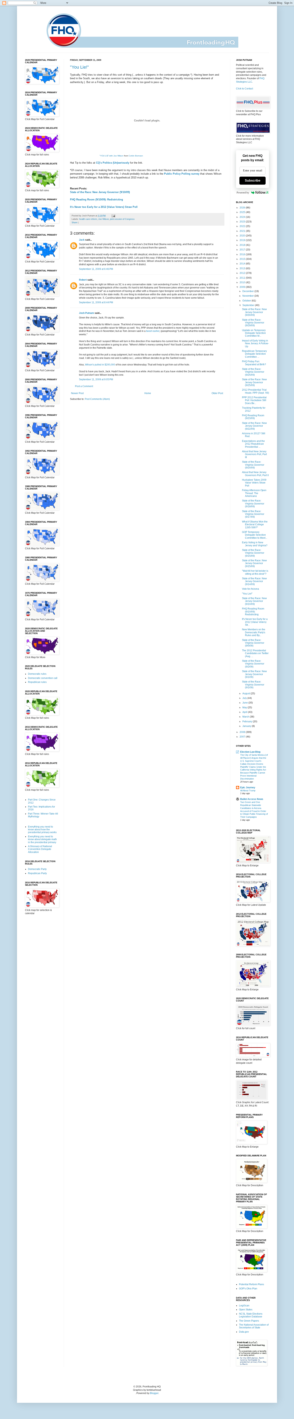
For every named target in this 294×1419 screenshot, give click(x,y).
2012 (243, 273)
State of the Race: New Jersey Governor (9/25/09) (254, 382)
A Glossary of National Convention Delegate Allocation (40, 849)
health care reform (88, 219)
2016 (243, 254)
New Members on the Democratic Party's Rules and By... (253, 632)
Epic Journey (247, 787)
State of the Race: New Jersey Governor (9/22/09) (254, 426)
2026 (243, 207)
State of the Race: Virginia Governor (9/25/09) (253, 372)
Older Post (217, 393)
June (245, 702)
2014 (243, 263)
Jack (82, 239)
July (244, 698)
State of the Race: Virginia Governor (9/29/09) (253, 322)
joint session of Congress (122, 219)
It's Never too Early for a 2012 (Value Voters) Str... (255, 622)
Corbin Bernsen (136, 156)
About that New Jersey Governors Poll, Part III (254, 454)
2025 (243, 212)
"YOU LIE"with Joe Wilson (111, 156)
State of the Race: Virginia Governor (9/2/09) (253, 663)
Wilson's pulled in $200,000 (100, 364)
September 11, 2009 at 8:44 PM (96, 302)
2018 (243, 245)
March (246, 716)
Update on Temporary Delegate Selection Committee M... (254, 333)
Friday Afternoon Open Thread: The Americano (254, 493)
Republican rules (37, 682)
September (248, 305)
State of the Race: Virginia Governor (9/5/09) (253, 643)
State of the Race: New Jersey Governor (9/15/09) (254, 563)
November (248, 295)
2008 (243, 732)
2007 (243, 736)
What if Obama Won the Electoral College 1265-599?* (255, 524)
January (247, 726)
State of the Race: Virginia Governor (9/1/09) (253, 684)
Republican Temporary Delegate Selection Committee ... (254, 354)
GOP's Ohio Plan (248, 1288)
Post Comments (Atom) (97, 399)
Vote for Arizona (250, 588)
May (245, 707)
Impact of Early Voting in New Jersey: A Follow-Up (255, 343)
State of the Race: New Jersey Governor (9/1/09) (254, 674)
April (245, 712)
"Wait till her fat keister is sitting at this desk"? (255, 572)
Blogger (154, 1393)
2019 (243, 240)
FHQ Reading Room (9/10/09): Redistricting (96, 199)
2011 (243, 277)
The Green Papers (249, 1320)
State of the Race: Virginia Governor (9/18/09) (253, 503)
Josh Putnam (86, 313)
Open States (245, 1309)
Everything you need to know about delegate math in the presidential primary (42, 839)
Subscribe (252, 180)
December (248, 291)
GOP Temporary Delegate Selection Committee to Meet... (254, 535)
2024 (243, 217)
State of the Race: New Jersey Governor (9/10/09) (100, 192)
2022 (243, 226)
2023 (243, 221)
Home (147, 393)
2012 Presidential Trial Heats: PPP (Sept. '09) (255, 391)
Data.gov (244, 1331)
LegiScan (244, 1305)
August (246, 693)
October (247, 300)
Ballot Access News (251, 799)
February (247, 721)
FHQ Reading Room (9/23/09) (253, 417)
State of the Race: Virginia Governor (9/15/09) (253, 553)
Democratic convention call (42, 678)
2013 (243, 268)
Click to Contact (244, 88)
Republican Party (37, 873)
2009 (243, 287)
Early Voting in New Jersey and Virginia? (254, 544)
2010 (243, 282)
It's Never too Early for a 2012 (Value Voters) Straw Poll (104, 206)
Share (74, 222)
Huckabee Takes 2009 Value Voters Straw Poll (254, 482)
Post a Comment (84, 386)
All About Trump (247, 790)
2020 (243, 235)
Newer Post (77, 393)
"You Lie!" (79, 67)
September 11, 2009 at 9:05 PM (96, 379)
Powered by (243, 192)
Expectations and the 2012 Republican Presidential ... (253, 444)
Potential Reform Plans (251, 1284)
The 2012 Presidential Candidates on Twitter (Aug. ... (255, 653)
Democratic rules (37, 673)
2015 (243, 259)
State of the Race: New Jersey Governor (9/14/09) (254, 581)
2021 (243, 231)
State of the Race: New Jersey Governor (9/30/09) (254, 312)
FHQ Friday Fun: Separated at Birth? (254, 363)
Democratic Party (37, 869)
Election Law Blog (250, 752)
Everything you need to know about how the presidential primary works (42, 829)
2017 (243, 249)
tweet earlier (152, 331)
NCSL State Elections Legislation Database (250, 1315)
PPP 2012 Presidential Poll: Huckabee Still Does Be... (254, 400)
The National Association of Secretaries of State (254, 1326)
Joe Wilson (103, 219)
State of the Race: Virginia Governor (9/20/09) (253, 464)
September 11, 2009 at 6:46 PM (96, 269)
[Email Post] (113, 215)
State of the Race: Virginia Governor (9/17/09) (253, 514)
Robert (83, 279)
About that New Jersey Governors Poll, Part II (255, 473)
